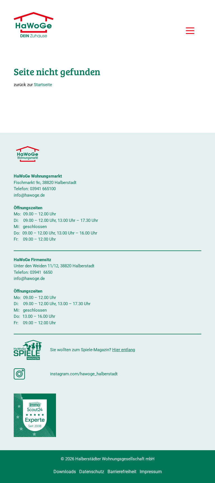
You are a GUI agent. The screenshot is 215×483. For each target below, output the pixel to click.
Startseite (43, 84)
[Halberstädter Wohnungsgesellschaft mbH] (33, 24)
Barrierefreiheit (122, 471)
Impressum (151, 471)
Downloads (64, 471)
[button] (190, 31)
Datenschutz (91, 471)
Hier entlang (123, 349)
